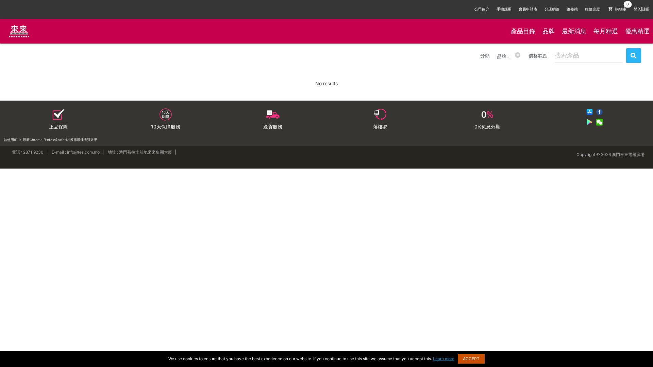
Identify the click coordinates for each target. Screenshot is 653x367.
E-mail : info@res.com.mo (76, 152)
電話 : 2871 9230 (28, 152)
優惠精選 (637, 31)
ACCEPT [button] (471, 358)
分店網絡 (552, 9)
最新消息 (574, 31)
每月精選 (605, 31)
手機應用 (504, 9)
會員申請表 (528, 9)
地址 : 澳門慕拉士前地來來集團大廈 (140, 152)
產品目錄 (523, 31)
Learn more (443, 358)
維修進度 (592, 9)
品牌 (548, 31)
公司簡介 (481, 9)
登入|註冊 (642, 9)
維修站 (572, 9)
